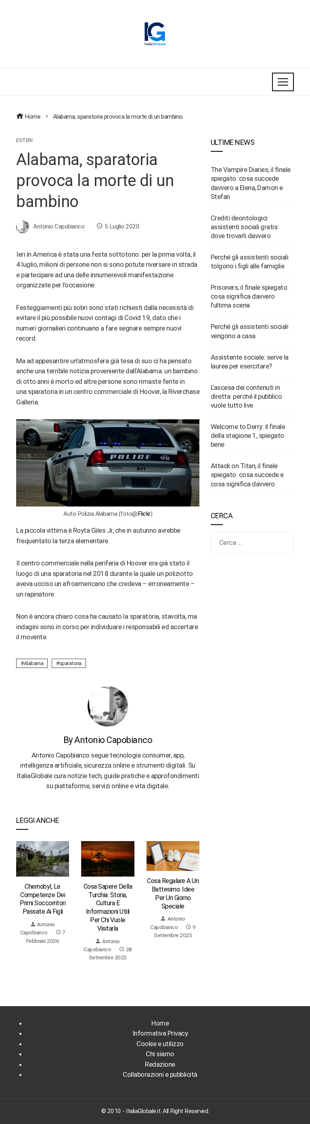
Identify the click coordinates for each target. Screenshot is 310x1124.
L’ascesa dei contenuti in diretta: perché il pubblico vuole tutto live (246, 396)
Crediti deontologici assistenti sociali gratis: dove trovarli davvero (245, 227)
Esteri (24, 140)
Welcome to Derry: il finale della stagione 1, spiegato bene (248, 435)
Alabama (34, 663)
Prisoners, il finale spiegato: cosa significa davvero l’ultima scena (250, 296)
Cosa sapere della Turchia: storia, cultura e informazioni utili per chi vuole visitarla (108, 907)
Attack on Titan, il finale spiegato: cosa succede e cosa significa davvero (247, 475)
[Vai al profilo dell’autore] (108, 706)
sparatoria (70, 663)
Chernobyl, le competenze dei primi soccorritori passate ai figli (42, 899)
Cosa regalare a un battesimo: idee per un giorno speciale (173, 893)
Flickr (144, 513)
